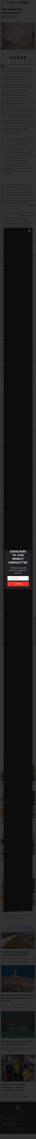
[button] (29, 231)
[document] (18, 569)
